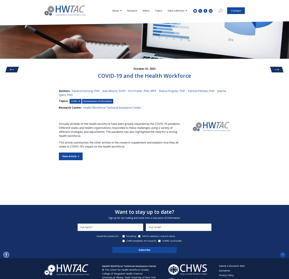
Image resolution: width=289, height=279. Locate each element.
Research (132, 10)
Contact (236, 11)
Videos (146, 10)
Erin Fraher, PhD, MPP (142, 91)
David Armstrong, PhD (86, 91)
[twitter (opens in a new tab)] (200, 11)
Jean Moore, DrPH (114, 91)
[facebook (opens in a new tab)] (205, 11)
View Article (69, 156)
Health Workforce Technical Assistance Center (112, 107)
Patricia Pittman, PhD (201, 91)
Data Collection (176, 10)
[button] (6, 255)
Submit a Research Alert (232, 265)
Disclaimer (224, 270)
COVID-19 (75, 101)
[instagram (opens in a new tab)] (211, 11)
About (115, 10)
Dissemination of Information (97, 101)
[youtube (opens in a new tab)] (195, 11)
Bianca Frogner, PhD (172, 91)
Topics (158, 10)
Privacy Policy (226, 275)
